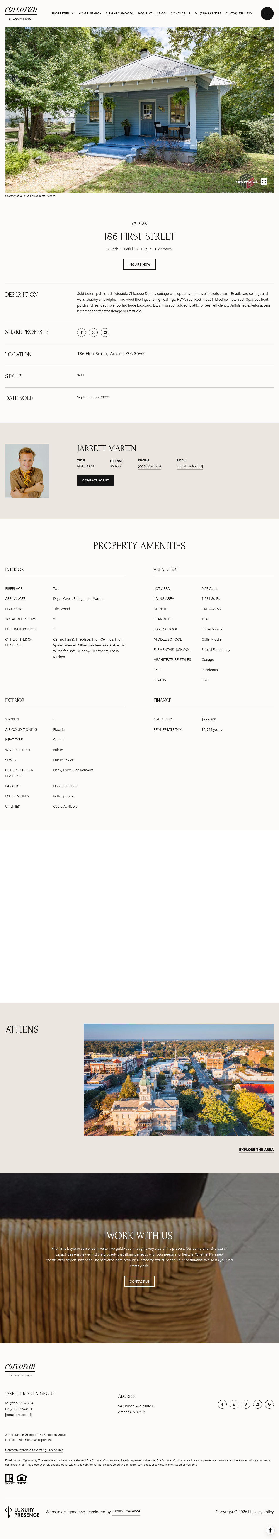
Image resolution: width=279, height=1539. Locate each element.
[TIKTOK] (246, 1404)
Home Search (90, 13)
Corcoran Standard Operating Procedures (34, 1450)
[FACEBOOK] (222, 1404)
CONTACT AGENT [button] (95, 480)
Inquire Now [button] (139, 264)
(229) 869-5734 (210, 13)
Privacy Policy (262, 1511)
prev (21, 181)
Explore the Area (256, 1149)
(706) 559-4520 (241, 13)
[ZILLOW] (257, 1404)
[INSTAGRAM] (234, 1404)
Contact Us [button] (139, 1281)
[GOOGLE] (269, 1404)
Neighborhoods (120, 13)
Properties (60, 13)
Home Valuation (152, 13)
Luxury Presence (126, 1511)
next (33, 181)
